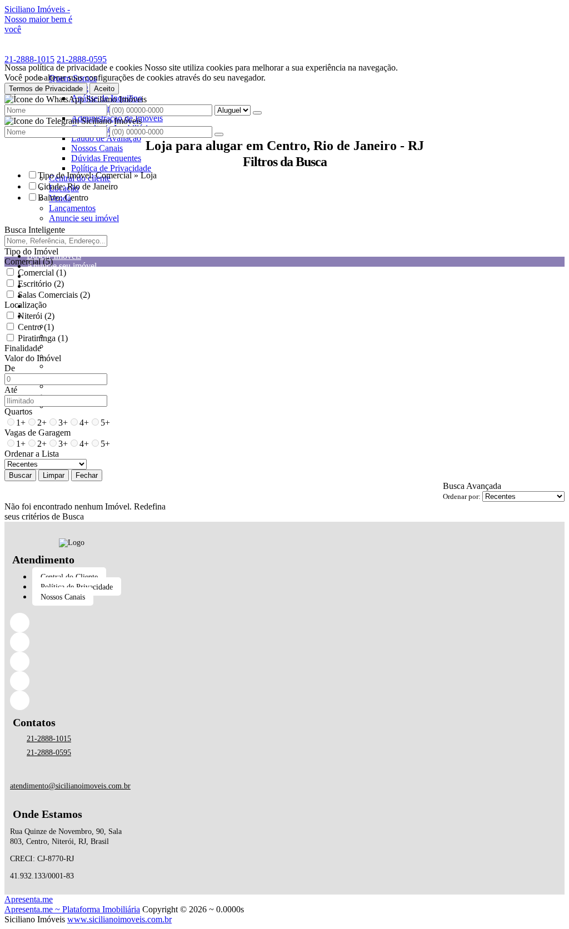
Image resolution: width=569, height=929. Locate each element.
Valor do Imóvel (32, 358)
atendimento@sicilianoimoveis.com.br (70, 786)
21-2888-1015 (29, 59)
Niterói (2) (36, 316)
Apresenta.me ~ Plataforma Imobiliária (72, 909)
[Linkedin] (71, 642)
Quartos (18, 411)
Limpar (53, 475)
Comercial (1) (42, 272)
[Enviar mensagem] (257, 112)
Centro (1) (36, 327)
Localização (25, 304)
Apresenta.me (28, 899)
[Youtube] (71, 700)
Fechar (87, 475)
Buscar (20, 475)
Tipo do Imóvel (31, 251)
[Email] (71, 681)
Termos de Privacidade (46, 88)
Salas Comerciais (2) (54, 294)
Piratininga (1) (43, 338)
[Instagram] (71, 661)
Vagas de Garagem (37, 432)
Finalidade (22, 348)
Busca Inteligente (34, 229)
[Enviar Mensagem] (218, 134)
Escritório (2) (41, 283)
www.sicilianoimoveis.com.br (119, 919)
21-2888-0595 (82, 59)
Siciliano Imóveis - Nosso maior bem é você (38, 19)
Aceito (104, 88)
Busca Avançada (472, 486)
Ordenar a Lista (31, 453)
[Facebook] (71, 622)
